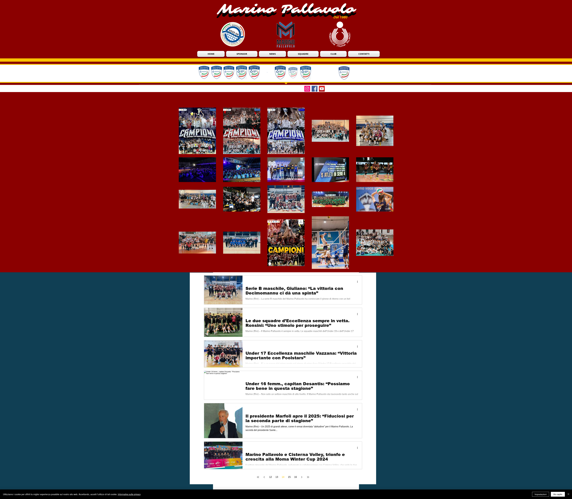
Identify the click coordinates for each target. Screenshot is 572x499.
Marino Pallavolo (286, 9)
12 (270, 477)
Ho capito (557, 494)
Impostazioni (541, 494)
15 (289, 477)
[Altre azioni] (358, 281)
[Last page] (308, 477)
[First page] (258, 477)
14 (283, 477)
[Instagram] (307, 89)
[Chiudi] (568, 494)
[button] (333, 54)
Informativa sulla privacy (129, 494)
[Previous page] (264, 477)
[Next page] (301, 477)
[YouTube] (322, 89)
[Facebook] (314, 89)
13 (276, 477)
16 (295, 477)
